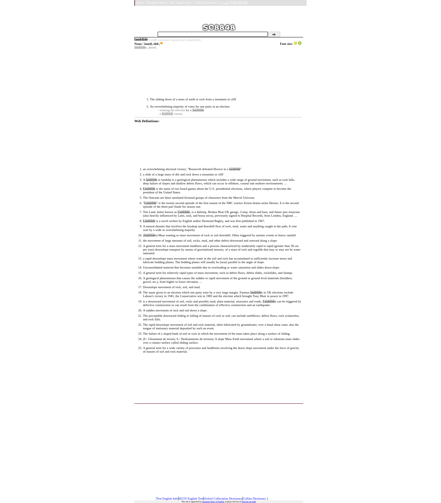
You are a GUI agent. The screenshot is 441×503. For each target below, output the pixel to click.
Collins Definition (193, 40)
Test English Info (167, 498)
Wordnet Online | (157, 2)
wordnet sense (164, 40)
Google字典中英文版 (234, 3)
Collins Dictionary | (206, 2)
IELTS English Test (191, 498)
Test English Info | (181, 2)
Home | (140, 2)
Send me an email (249, 501)
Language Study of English (213, 501)
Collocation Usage (177, 40)
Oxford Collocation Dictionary (223, 498)
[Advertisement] (217, 73)
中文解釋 (153, 40)
